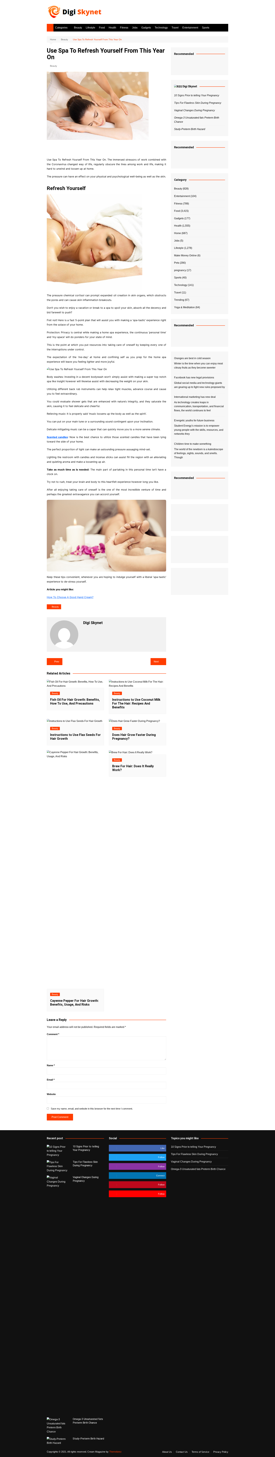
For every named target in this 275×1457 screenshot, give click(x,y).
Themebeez (115, 1451)
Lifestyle (90, 27)
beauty (55, 606)
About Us (167, 1452)
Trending (179, 299)
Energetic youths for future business (194, 420)
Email (51, 1079)
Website (51, 1094)
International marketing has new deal (195, 397)
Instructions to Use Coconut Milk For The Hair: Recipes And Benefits (136, 703)
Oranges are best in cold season (192, 358)
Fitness (124, 27)
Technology (161, 27)
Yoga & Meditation (184, 307)
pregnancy (180, 270)
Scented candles (57, 437)
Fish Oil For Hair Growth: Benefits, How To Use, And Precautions (75, 701)
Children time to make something (192, 443)
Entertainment (190, 27)
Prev (56, 661)
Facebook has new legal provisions (194, 377)
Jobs (135, 27)
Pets (176, 262)
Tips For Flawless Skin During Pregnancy (197, 103)
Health (112, 27)
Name (51, 1065)
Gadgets (146, 27)
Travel (175, 27)
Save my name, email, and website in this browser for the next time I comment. (92, 1108)
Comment (53, 1034)
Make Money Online (185, 255)
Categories (61, 27)
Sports (205, 27)
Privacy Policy (220, 1452)
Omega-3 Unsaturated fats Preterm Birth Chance (198, 1169)
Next (156, 661)
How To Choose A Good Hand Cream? (70, 597)
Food (102, 27)
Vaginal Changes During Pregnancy (194, 110)
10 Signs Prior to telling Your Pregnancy (196, 95)
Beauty (78, 27)
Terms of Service (200, 1452)
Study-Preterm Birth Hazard (189, 129)
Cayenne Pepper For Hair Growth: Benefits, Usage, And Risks (74, 1002)
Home (177, 233)
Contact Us (182, 1452)
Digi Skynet (190, 86)
